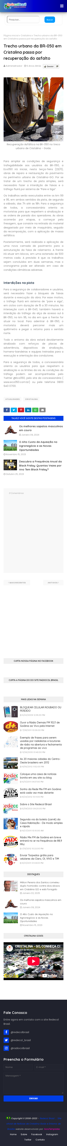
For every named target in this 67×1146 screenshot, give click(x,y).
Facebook (36, 1134)
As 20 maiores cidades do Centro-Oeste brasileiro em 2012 (40, 760)
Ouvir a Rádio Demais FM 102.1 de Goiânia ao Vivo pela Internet (40, 724)
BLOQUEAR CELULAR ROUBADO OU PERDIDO (40, 709)
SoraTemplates (52, 1129)
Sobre (24, 1134)
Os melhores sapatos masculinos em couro (40, 902)
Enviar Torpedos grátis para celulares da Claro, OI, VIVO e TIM (39, 857)
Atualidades (12, 399)
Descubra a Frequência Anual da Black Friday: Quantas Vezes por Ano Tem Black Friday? (40, 465)
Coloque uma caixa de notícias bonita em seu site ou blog (38, 775)
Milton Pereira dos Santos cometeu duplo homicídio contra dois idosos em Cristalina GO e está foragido (40, 886)
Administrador (14, 66)
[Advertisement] (33, 618)
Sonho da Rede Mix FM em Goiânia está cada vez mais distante (40, 791)
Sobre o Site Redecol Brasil (36, 804)
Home (13, 1134)
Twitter (27, 1139)
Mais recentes (17, 582)
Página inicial (11, 35)
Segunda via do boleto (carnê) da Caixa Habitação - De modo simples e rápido (41, 823)
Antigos (53, 582)
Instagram (52, 1134)
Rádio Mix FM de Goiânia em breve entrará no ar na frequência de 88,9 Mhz (41, 841)
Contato (40, 1139)
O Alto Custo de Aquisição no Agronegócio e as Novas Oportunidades (38, 446)
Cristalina (26, 35)
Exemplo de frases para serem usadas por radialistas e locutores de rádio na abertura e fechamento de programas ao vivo (41, 743)
